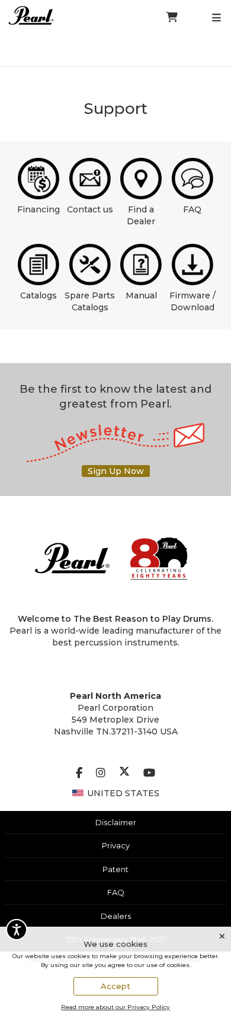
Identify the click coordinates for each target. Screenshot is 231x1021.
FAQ (192, 209)
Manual (141, 295)
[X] (124, 773)
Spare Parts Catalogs (90, 301)
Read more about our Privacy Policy (115, 1007)
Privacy (116, 845)
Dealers (116, 916)
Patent (115, 869)
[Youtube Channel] (149, 773)
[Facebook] (79, 773)
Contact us (90, 209)
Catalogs (38, 295)
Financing (38, 209)
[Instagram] (100, 773)
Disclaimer (115, 822)
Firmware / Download (192, 301)
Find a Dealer (141, 215)
